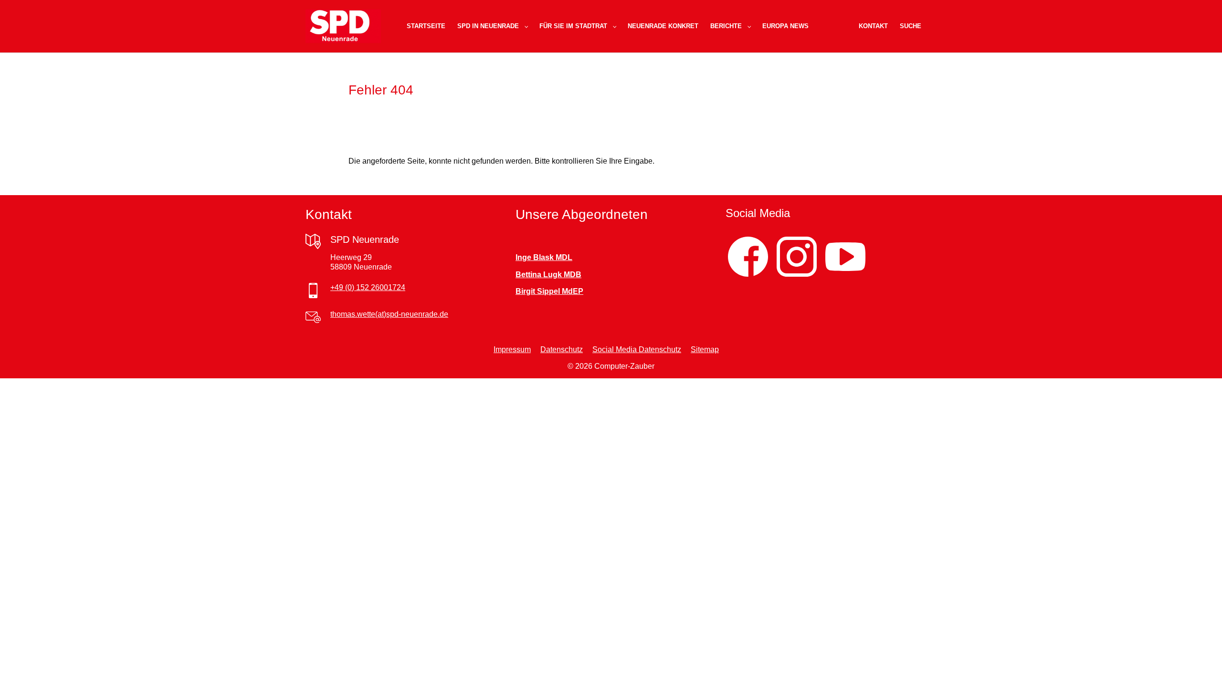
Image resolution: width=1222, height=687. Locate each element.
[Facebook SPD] (748, 257)
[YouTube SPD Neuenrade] (845, 257)
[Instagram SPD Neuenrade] (796, 257)
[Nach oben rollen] (1201, 666)
